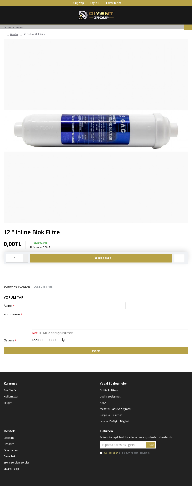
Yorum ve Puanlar (17, 286)
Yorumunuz (12, 314)
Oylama (9, 340)
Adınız (8, 306)
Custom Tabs (43, 286)
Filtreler (14, 34)
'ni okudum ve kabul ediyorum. (127, 452)
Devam (96, 350)
